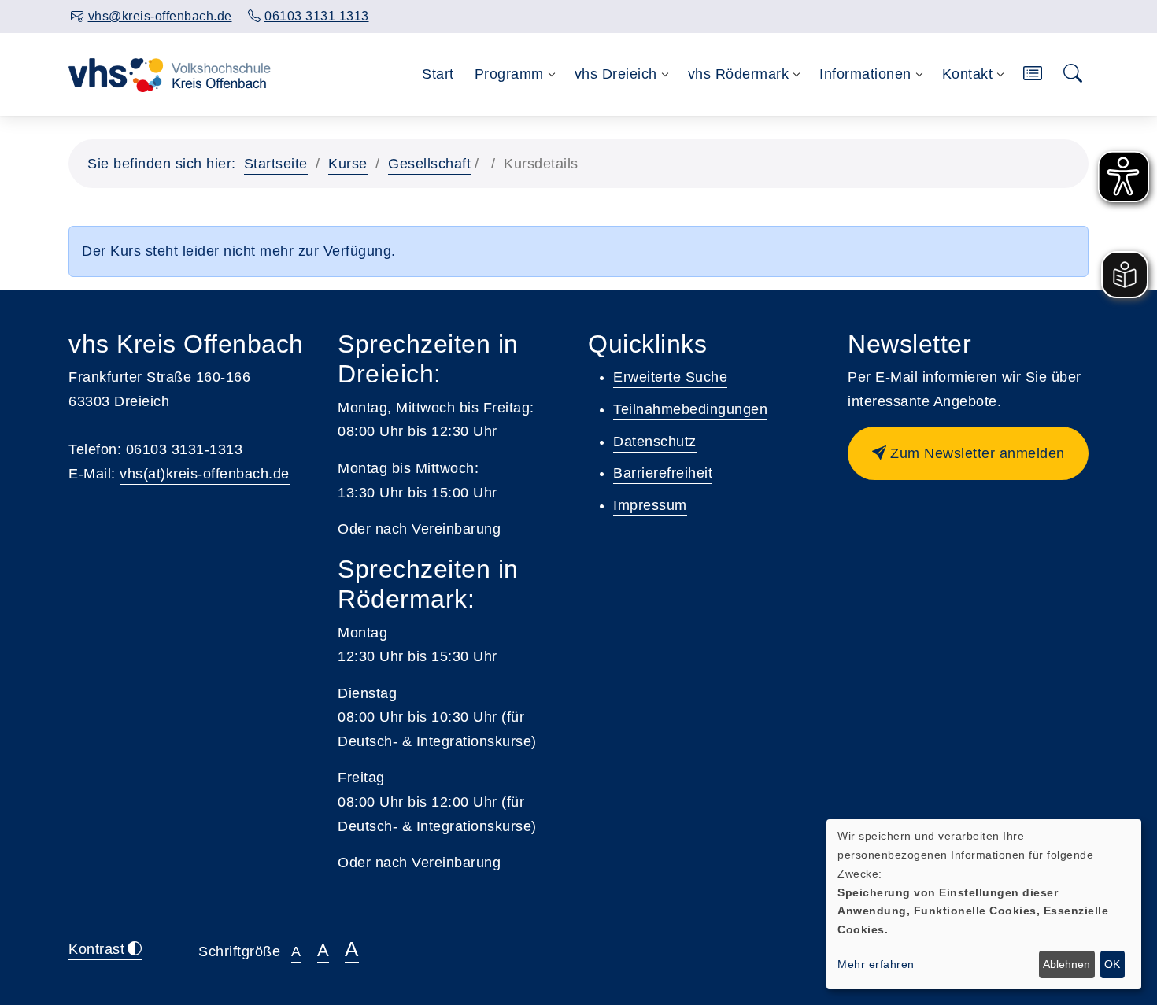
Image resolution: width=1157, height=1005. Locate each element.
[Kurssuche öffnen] (1073, 74)
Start (438, 74)
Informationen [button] (865, 74)
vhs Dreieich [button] (616, 74)
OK (1112, 964)
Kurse (348, 164)
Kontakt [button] (967, 74)
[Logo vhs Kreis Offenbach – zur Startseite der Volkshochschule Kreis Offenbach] (169, 74)
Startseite (276, 164)
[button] (1033, 74)
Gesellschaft (429, 164)
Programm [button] (509, 74)
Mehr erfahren (876, 964)
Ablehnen (1066, 964)
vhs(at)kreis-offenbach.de (205, 474)
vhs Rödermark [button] (738, 74)
